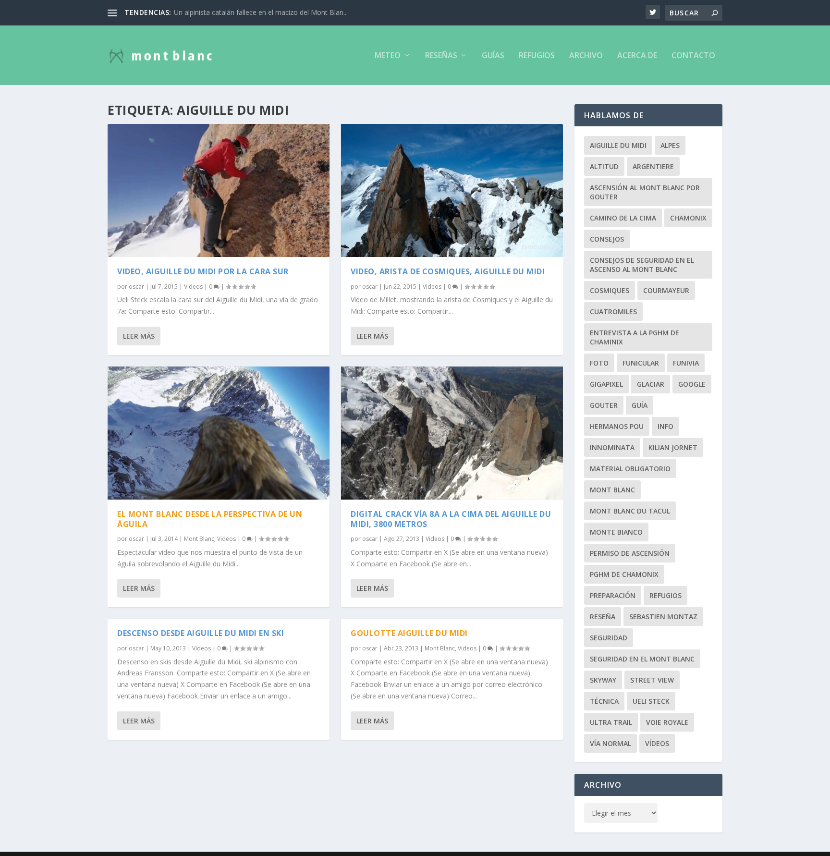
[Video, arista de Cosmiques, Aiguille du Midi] (452, 190)
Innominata (612, 447)
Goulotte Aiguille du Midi (409, 633)
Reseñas (441, 56)
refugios (665, 595)
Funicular (640, 362)
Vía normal (610, 743)
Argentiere (653, 166)
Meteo (388, 56)
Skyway (603, 680)
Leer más (139, 336)
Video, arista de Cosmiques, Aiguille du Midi (448, 271)
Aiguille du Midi (618, 145)
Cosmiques (609, 290)
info (665, 426)
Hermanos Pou (617, 426)
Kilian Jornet (672, 447)
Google (692, 384)
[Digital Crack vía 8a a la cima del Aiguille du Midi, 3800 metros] (452, 433)
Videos (193, 286)
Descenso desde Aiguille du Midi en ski (200, 633)
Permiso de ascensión (630, 553)
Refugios (537, 56)
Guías (493, 56)
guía (639, 405)
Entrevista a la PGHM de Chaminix (634, 337)
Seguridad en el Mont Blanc (642, 658)
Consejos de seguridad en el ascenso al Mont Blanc (642, 265)
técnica (604, 701)
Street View (652, 680)
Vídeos (657, 743)
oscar (136, 286)
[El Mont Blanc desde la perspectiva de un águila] (219, 433)
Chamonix (688, 217)
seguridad (608, 637)
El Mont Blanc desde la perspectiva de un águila (209, 519)
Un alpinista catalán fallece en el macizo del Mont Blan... (261, 12)
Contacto (693, 56)
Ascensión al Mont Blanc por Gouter (645, 192)
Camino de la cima (623, 217)
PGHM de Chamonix (624, 574)
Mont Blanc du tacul (630, 510)
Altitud (604, 166)
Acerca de (637, 56)
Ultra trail (611, 722)
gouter (604, 405)
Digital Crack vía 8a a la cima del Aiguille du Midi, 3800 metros (451, 519)
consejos (607, 239)
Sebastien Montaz (663, 616)
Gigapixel (606, 384)
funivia (686, 362)
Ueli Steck (651, 701)
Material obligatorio (630, 468)
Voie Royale (667, 722)
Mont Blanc (199, 539)
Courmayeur (666, 290)
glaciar (650, 384)
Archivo (586, 56)
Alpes (670, 145)
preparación (612, 595)
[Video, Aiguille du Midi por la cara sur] (219, 190)
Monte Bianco (616, 532)
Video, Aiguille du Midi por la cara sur (203, 271)
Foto (599, 362)
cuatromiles (613, 311)
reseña (602, 616)
